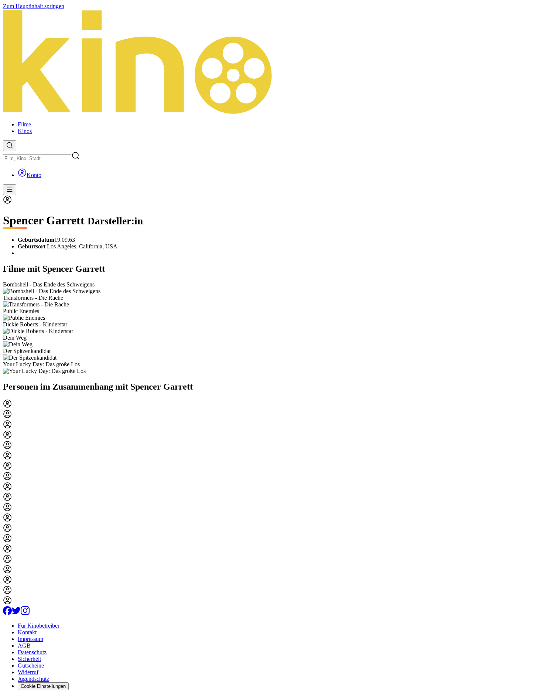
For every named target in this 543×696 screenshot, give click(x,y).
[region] (271, 327)
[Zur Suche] (9, 145)
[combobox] (37, 158)
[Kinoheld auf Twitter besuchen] (16, 613)
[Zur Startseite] (271, 62)
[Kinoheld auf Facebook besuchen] (7, 613)
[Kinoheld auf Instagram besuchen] (25, 613)
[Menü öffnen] (9, 189)
